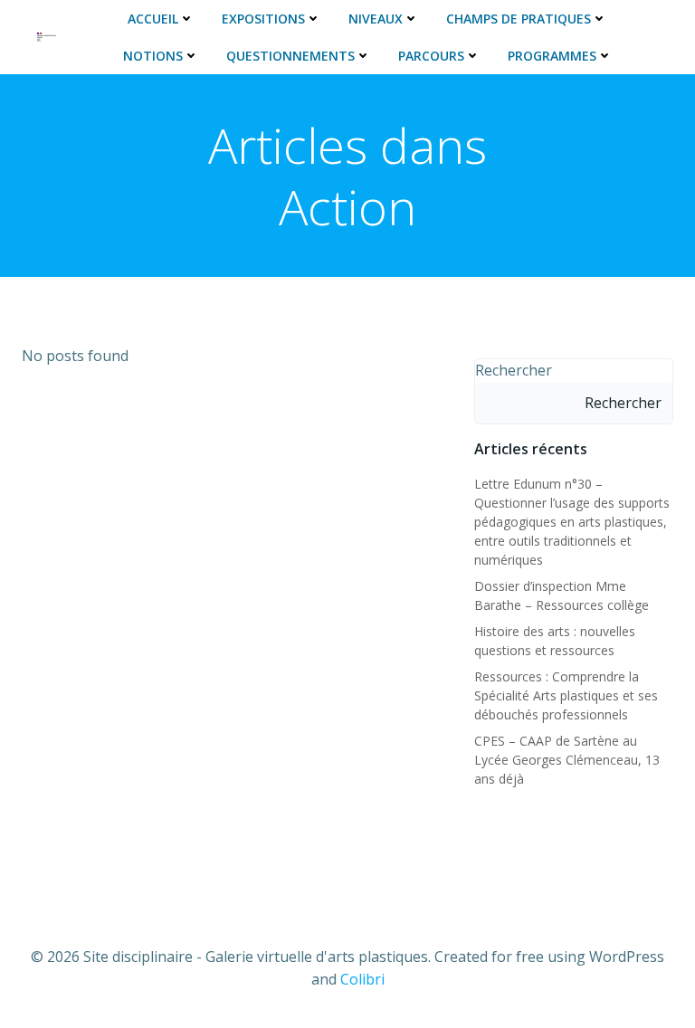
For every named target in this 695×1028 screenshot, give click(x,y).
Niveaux (375, 18)
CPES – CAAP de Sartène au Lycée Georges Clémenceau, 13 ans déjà (567, 759)
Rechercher (513, 370)
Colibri (362, 979)
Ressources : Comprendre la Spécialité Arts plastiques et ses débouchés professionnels (566, 695)
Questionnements (290, 55)
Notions (153, 55)
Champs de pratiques (518, 18)
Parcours (431, 55)
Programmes (552, 55)
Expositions (263, 18)
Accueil (153, 18)
